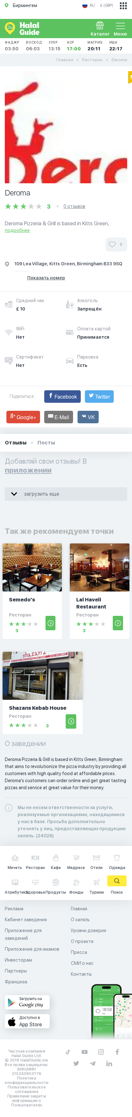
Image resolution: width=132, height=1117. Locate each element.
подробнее (17, 230)
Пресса (79, 952)
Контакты (81, 974)
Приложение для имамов (32, 949)
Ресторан (92, 59)
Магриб (95, 45)
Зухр (55, 45)
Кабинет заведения (26, 919)
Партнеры (16, 970)
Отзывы (16, 443)
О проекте (82, 941)
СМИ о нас (82, 963)
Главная (64, 59)
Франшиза (16, 981)
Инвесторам (18, 960)
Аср (74, 45)
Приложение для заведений (23, 934)
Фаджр (12, 45)
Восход (34, 45)
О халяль (80, 919)
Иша (116, 45)
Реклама (14, 908)
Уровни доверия (88, 930)
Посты (46, 443)
